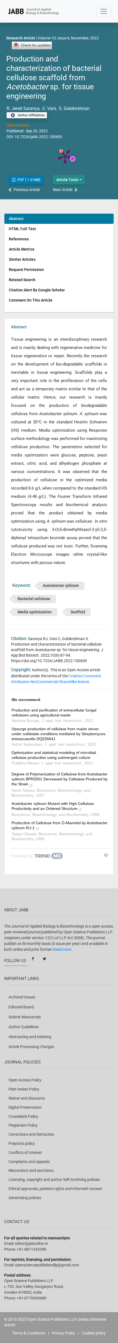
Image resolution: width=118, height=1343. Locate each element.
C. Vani (48, 108)
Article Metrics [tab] (21, 249)
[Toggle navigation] (103, 11)
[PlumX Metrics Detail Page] (65, 156)
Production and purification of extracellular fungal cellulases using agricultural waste (54, 712)
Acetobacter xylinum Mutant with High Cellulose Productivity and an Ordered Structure (53, 806)
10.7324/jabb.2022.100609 (38, 137)
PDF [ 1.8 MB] (28, 180)
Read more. (62, 949)
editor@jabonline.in (31, 1243)
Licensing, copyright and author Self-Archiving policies (54, 1179)
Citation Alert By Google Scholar (37, 290)
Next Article (62, 189)
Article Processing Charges (31, 1046)
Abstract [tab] (16, 218)
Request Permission (26, 269)
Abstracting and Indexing (30, 1037)
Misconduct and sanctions (31, 1170)
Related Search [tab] (22, 280)
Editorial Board (21, 1007)
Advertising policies (25, 1198)
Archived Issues (22, 997)
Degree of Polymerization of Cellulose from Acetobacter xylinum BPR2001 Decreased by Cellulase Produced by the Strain (60, 779)
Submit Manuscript (25, 1017)
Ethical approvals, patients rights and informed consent (55, 1188)
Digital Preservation (25, 1107)
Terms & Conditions (28, 1333)
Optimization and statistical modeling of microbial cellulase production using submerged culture (54, 755)
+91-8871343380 (31, 1249)
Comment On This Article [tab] (30, 300)
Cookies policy (94, 1333)
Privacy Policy (63, 1333)
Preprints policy (22, 1143)
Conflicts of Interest (25, 1152)
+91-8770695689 (31, 1298)
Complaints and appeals (29, 1161)
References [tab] (19, 239)
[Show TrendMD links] (106, 855)
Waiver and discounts (27, 1098)
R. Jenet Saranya (23, 108)
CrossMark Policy (23, 1116)
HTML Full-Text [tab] (22, 229)
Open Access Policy (25, 1080)
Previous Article (26, 189)
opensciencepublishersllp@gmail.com (47, 1265)
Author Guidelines (24, 1027)
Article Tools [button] (67, 180)
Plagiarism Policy (23, 1125)
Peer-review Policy (24, 1089)
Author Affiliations (31, 115)
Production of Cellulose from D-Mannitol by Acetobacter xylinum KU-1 (60, 825)
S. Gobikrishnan (73, 108)
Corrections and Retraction (31, 1134)
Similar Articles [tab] (22, 259)
